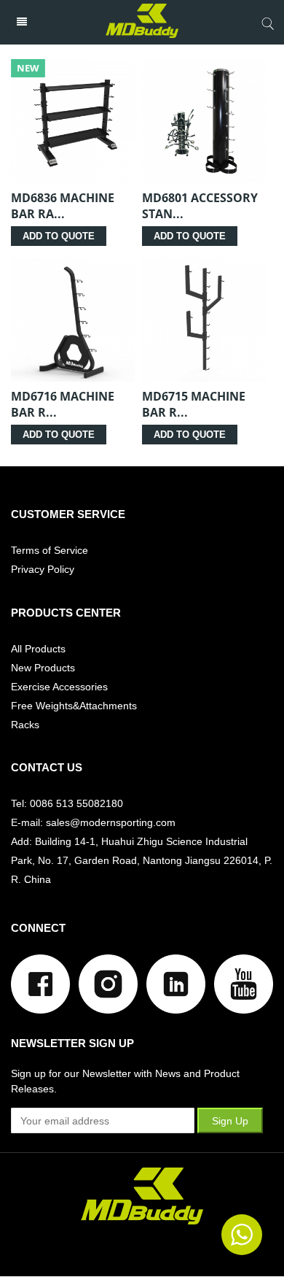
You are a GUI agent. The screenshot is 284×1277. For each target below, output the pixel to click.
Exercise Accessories (59, 686)
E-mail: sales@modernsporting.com (93, 822)
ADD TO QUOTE (59, 236)
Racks (25, 724)
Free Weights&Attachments (74, 705)
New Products (43, 668)
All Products (38, 649)
